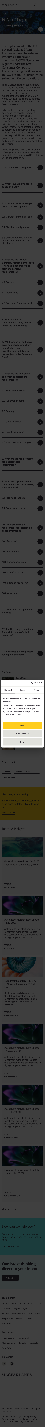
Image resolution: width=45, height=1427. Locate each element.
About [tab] (37, 690)
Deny (22, 742)
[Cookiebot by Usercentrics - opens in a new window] (31, 683)
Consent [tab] (8, 690)
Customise (21, 734)
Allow (22, 725)
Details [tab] (23, 690)
